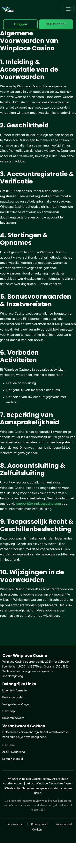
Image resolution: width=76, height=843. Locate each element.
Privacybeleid (39, 824)
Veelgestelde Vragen (16, 704)
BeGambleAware (13, 717)
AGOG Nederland (13, 752)
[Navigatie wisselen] (68, 9)
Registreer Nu (56, 24)
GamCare (8, 745)
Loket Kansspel (12, 758)
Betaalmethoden (13, 697)
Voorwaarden (15, 824)
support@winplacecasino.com (38, 503)
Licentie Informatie (14, 690)
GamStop (8, 711)
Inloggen (20, 24)
